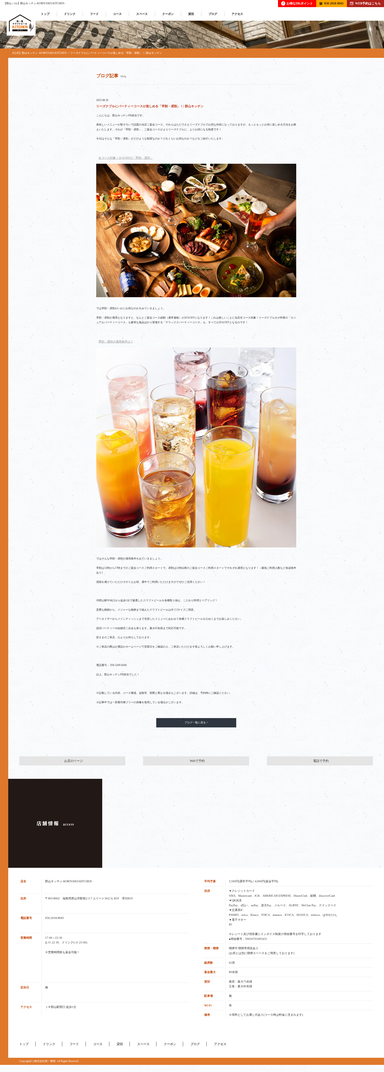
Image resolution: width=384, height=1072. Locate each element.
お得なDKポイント (297, 3)
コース (117, 14)
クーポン (168, 14)
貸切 (191, 14)
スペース (142, 14)
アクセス (237, 14)
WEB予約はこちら (368, 3)
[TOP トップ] (21, 23)
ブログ (212, 14)
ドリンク (70, 14)
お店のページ (73, 761)
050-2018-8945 (334, 3)
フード (94, 14)
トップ (45, 14)
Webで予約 (197, 761)
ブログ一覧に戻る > (196, 722)
